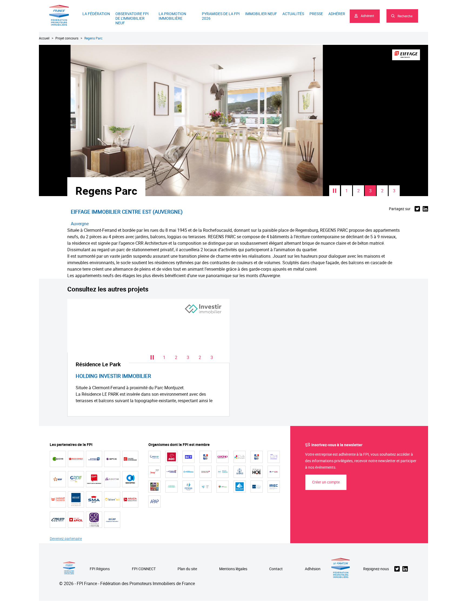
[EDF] (58, 479)
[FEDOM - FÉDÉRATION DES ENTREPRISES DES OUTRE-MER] (188, 487)
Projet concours (66, 38)
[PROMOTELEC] (188, 472)
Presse (316, 13)
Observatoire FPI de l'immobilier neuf (132, 18)
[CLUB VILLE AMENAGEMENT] (240, 457)
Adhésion (313, 569)
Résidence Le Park (98, 364)
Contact (276, 569)
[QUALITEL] (205, 472)
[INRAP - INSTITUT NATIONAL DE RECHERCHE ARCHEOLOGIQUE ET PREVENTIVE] (154, 472)
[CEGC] (94, 520)
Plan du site (187, 569)
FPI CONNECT (144, 569)
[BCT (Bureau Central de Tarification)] (188, 457)
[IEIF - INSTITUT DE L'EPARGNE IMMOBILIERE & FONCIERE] (257, 487)
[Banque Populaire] (94, 459)
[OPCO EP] (154, 457)
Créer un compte (326, 482)
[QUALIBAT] (240, 487)
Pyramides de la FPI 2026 (221, 16)
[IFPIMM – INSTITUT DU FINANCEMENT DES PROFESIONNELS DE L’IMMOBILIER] (222, 487)
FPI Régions (100, 569)
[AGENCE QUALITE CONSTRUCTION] (171, 457)
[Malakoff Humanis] (58, 499)
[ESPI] (274, 457)
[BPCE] (112, 459)
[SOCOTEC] (130, 479)
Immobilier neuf (261, 13)
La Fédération (96, 13)
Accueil (44, 38)
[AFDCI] (240, 472)
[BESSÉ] (76, 499)
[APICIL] (76, 520)
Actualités (293, 13)
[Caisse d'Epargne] (130, 459)
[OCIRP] (112, 520)
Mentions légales (233, 569)
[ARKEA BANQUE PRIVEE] (130, 499)
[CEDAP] (222, 457)
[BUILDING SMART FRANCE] (274, 472)
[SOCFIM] (112, 479)
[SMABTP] (94, 499)
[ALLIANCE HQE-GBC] (257, 472)
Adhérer (336, 13)
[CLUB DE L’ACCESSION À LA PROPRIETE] (154, 487)
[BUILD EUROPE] (222, 472)
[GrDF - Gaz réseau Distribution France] (76, 479)
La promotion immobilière (172, 16)
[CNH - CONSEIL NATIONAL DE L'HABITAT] (205, 457)
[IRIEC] (274, 487)
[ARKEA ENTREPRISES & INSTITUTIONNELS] (76, 459)
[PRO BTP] (58, 520)
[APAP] (154, 501)
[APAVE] (58, 459)
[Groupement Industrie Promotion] (94, 479)
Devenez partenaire (66, 538)
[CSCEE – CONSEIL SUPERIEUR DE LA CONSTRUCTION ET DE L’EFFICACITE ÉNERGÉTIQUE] (171, 487)
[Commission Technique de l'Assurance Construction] (257, 457)
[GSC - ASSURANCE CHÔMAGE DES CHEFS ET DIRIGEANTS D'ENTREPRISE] (205, 487)
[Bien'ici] (112, 499)
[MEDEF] (171, 472)
